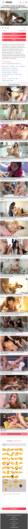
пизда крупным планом (7, 80)
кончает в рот (11, 78)
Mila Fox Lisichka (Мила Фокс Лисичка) (11, 63)
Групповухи (14, 68)
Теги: (5, 78)
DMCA (14, 525)
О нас (14, 521)
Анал (17, 66)
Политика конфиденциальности (14, 515)
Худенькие (22, 66)
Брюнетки (15, 72)
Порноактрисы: (8, 61)
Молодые (12, 66)
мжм (16, 78)
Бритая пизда (18, 74)
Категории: (6, 66)
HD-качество (5, 76)
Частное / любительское (8, 74)
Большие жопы (14, 70)
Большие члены (6, 70)
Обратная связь (14, 519)
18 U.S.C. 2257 (14, 523)
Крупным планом (6, 68)
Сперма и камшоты (6, 72)
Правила (14, 517)
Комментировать (14, 36)
